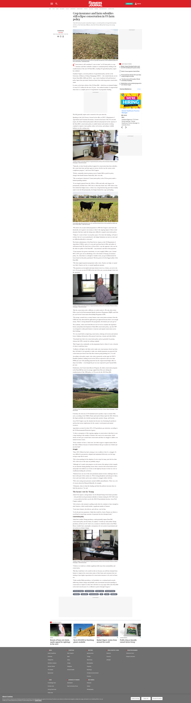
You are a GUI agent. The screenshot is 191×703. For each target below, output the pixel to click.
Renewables (90, 663)
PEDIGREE (96, 8)
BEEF (50, 8)
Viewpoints (50, 659)
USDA (106, 594)
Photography (90, 689)
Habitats (76, 594)
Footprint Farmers (130, 656)
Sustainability (94, 594)
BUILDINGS (91, 8)
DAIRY (54, 8)
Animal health (70, 669)
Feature (60, 32)
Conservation (89, 591)
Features (108, 653)
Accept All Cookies (157, 698)
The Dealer (50, 669)
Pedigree (69, 666)
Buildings (89, 669)
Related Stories (56, 622)
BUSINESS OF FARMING (74, 679)
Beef (68, 656)
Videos (88, 686)
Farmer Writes (51, 666)
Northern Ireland (52, 663)
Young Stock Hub (52, 689)
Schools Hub (51, 686)
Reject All (146, 698)
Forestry (89, 676)
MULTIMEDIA (91, 679)
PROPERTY (86, 8)
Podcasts (89, 682)
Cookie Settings (135, 698)
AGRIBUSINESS (72, 8)
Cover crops (99, 591)
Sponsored (50, 673)
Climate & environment (92, 673)
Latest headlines (52, 653)
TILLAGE (67, 8)
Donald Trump (110, 591)
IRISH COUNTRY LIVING (113, 650)
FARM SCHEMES (80, 8)
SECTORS (90, 650)
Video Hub (50, 692)
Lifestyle (108, 659)
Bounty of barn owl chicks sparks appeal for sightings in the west (60, 642)
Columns (108, 656)
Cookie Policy (38, 700)
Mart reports (70, 653)
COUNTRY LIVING (111, 8)
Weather (113, 594)
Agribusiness (90, 653)
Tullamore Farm (130, 653)
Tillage (88, 656)
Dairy (68, 659)
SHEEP (57, 8)
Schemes (50, 656)
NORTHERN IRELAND (103, 8)
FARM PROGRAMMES (132, 650)
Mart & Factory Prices (72, 686)
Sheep (68, 663)
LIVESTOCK (71, 650)
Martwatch (70, 682)
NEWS (51, 637)
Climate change (78, 591)
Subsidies (84, 594)
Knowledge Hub (52, 682)
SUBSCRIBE (129, 3)
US (101, 594)
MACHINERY (62, 8)
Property (89, 666)
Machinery (89, 659)
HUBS (50, 679)
